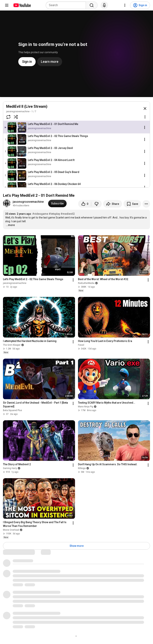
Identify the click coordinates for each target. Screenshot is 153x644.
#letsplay (54, 213)
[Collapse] (145, 108)
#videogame (40, 213)
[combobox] (67, 5)
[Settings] (125, 5)
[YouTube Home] (21, 5)
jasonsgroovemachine (17, 111)
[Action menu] (145, 117)
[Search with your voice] (104, 5)
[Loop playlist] (8, 117)
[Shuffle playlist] (16, 117)
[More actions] (146, 204)
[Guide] (6, 5)
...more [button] (10, 225)
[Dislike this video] (96, 204)
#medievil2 (68, 213)
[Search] (92, 5)
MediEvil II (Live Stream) (26, 106)
